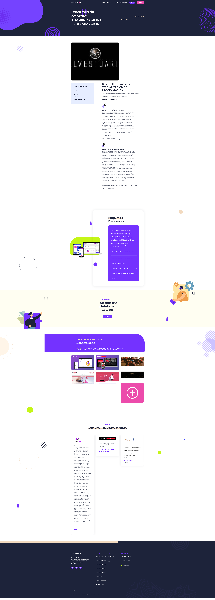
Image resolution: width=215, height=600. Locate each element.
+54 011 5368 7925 (126, 560)
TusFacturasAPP (73, 594)
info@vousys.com (126, 565)
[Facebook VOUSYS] (72, 568)
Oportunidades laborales (113, 559)
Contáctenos (105, 136)
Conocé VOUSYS (123, 2)
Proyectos (109, 2)
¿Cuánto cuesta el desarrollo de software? (122, 258)
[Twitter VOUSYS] (76, 568)
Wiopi (76, 594)
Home (103, 2)
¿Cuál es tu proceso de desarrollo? (120, 268)
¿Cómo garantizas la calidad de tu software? (123, 273)
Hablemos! (107, 316)
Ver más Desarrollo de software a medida (110, 181)
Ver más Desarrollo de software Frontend (111, 139)
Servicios (116, 2)
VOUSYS (81, 590)
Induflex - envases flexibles (93, 594)
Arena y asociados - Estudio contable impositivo (83, 594)
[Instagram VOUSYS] (80, 568)
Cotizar (140, 2)
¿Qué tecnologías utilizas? (118, 263)
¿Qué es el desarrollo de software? (120, 228)
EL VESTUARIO (77, 92)
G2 (121, 569)
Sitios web (76, 96)
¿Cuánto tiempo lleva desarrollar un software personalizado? (123, 252)
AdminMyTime (98, 594)
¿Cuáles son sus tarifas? (118, 279)
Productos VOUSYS (100, 584)
